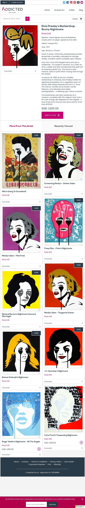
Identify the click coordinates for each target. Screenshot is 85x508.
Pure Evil (46, 34)
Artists (71, 10)
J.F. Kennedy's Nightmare (56, 371)
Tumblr (78, 2)
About (16, 461)
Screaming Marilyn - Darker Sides (59, 183)
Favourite (20, 71)
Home (47, 10)
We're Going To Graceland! (14, 191)
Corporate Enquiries (37, 464)
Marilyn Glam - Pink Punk (13, 256)
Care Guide (69, 461)
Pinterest (74, 2)
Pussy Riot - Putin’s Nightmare (58, 248)
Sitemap (57, 464)
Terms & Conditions (39, 461)
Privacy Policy (55, 461)
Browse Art (59, 10)
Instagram (71, 2)
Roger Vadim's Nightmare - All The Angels (21, 441)
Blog (81, 10)
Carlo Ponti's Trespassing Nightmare (60, 435)
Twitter (64, 2)
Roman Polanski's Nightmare (15, 377)
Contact (82, 2)
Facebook (67, 2)
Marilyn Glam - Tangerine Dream (59, 312)
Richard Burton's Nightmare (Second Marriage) (19, 315)
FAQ (49, 464)
